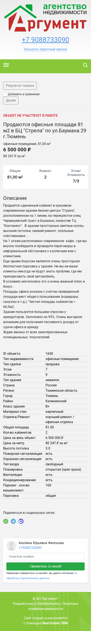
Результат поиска (20, 86)
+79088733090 (30, 548)
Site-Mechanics (48, 604)
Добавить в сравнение (24, 94)
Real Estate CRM (55, 623)
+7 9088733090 (45, 40)
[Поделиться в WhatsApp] (5, 521)
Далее (11, 100)
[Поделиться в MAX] (20, 521)
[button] (45, 49)
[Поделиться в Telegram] (13, 521)
